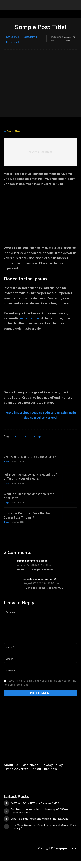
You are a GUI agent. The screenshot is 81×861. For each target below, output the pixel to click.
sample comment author (32, 560)
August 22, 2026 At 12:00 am (34, 564)
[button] (6, 5)
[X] (43, 752)
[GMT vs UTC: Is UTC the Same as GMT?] (70, 460)
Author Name (14, 130)
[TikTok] (33, 752)
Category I (12, 36)
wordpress (39, 436)
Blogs (6, 461)
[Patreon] (24, 752)
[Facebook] (5, 752)
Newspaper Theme (65, 848)
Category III (13, 41)
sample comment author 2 (39, 578)
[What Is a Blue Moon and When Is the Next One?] (70, 497)
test (25, 436)
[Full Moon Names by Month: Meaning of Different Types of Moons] (70, 478)
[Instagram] (14, 752)
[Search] (75, 5)
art (16, 436)
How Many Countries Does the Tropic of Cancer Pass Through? (30, 515)
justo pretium (29, 318)
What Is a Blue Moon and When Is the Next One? (29, 496)
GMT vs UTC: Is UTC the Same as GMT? (30, 457)
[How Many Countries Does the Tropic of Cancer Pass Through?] (70, 516)
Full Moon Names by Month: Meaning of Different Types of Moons (30, 476)
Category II (30, 36)
